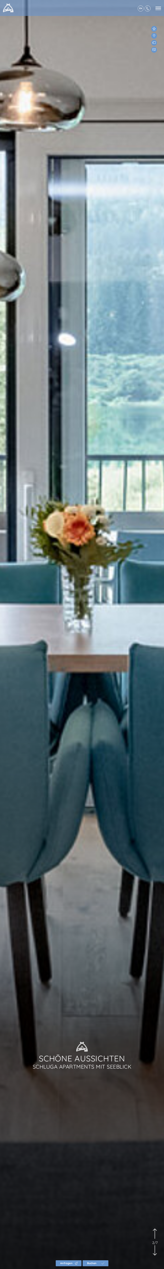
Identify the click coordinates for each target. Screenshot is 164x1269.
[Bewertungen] (154, 29)
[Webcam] (154, 43)
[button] (155, 1237)
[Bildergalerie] (154, 50)
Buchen (91, 1263)
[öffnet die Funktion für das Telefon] (148, 8)
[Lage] (154, 36)
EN (140, 8)
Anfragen (66, 1263)
